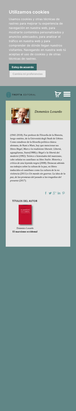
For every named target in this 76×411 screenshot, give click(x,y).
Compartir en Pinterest (63, 193)
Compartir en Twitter (50, 193)
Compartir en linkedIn (59, 193)
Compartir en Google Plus (54, 193)
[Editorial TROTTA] (21, 96)
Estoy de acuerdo (23, 67)
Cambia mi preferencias (28, 73)
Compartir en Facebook (46, 193)
